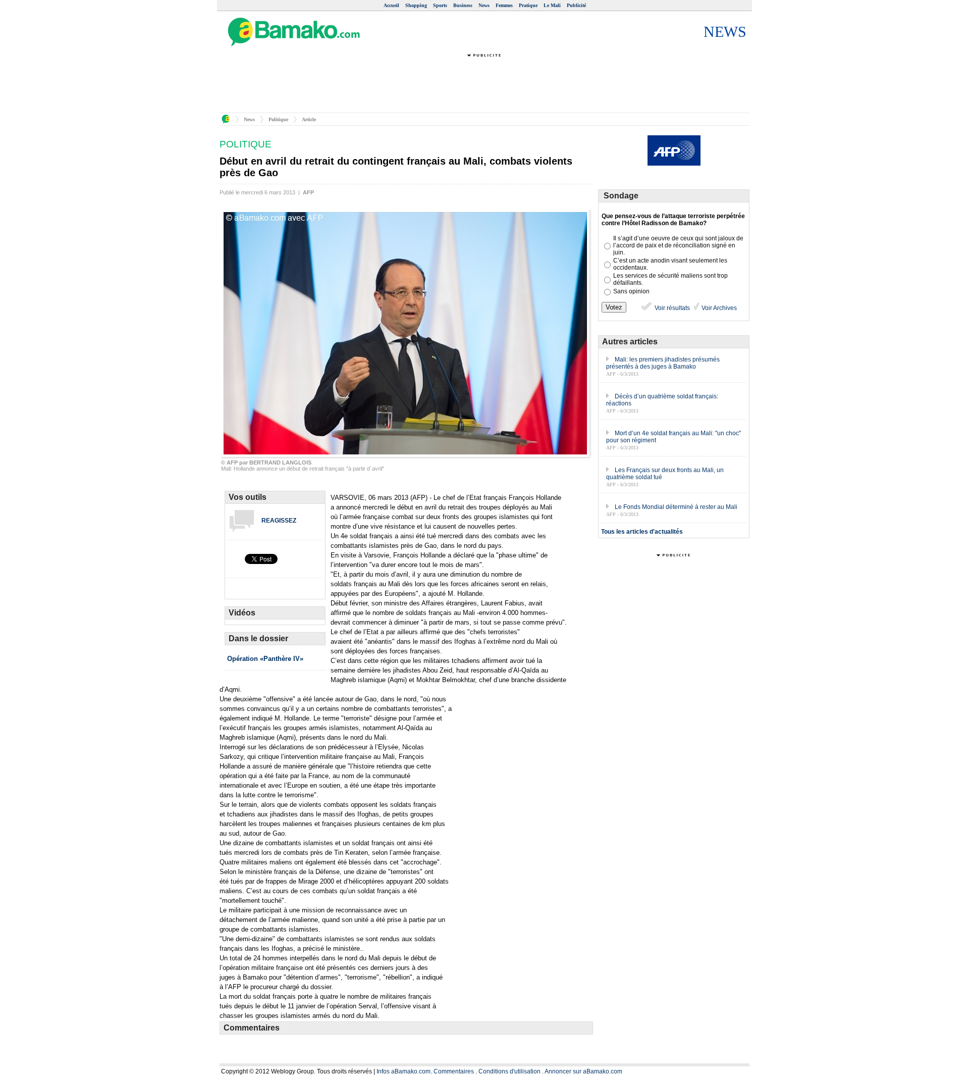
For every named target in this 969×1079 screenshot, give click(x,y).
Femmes (504, 5)
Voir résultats (671, 308)
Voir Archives (718, 308)
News (484, 5)
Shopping (416, 5)
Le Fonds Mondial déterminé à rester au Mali (676, 506)
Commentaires (454, 1071)
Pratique (528, 5)
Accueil (391, 5)
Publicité (576, 5)
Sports (440, 5)
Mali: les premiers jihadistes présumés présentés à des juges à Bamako (663, 363)
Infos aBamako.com (403, 1071)
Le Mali (552, 5)
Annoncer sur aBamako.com (583, 1071)
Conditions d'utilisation (509, 1071)
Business (462, 5)
